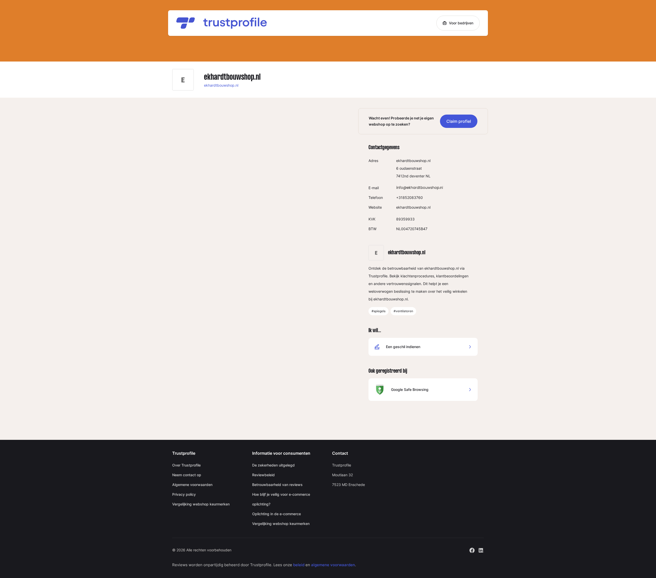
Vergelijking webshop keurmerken (201, 504)
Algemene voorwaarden (192, 484)
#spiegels (378, 311)
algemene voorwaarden (333, 564)
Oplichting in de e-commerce (276, 514)
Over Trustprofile (186, 465)
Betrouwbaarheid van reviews (277, 484)
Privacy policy (184, 494)
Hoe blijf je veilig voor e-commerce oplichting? (281, 499)
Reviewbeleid (263, 475)
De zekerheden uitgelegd (273, 465)
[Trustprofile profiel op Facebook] (472, 549)
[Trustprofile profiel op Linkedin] (481, 549)
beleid (298, 564)
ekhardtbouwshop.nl (221, 85)
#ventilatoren (403, 311)
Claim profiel (458, 121)
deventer (417, 176)
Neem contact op (186, 475)
